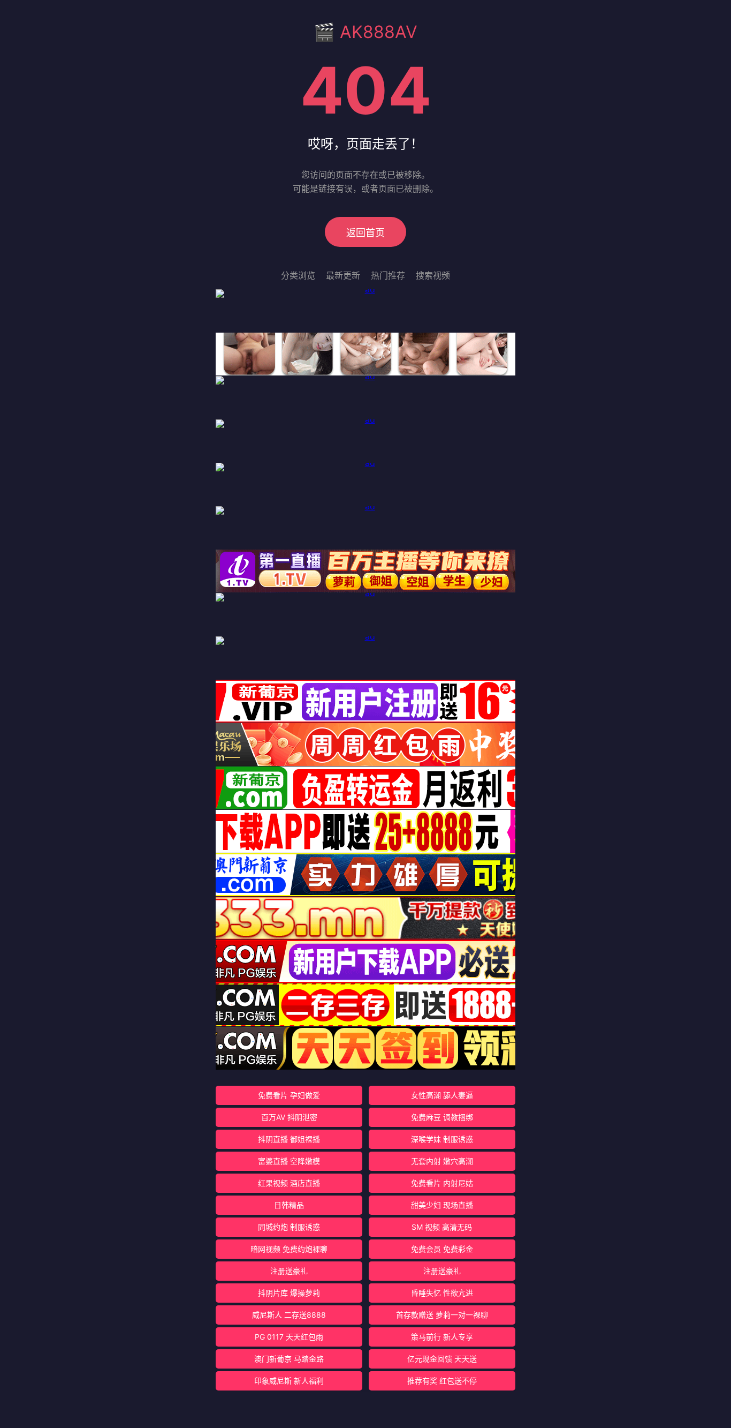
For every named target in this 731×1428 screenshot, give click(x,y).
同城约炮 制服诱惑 (289, 1226)
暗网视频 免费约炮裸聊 (289, 1248)
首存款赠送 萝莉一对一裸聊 (442, 1314)
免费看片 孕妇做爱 (289, 1095)
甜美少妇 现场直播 (442, 1204)
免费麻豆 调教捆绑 (442, 1117)
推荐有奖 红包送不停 (442, 1380)
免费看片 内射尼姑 (442, 1183)
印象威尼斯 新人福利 (289, 1380)
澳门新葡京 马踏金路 (289, 1358)
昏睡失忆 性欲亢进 (442, 1292)
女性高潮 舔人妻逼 (442, 1095)
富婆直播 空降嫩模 (289, 1161)
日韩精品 (289, 1204)
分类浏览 (298, 275)
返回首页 (365, 232)
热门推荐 (388, 275)
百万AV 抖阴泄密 (289, 1117)
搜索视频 (433, 275)
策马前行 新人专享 (442, 1336)
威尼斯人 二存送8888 (289, 1314)
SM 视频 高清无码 (442, 1226)
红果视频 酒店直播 (289, 1183)
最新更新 (343, 275)
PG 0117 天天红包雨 (289, 1336)
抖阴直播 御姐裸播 (289, 1139)
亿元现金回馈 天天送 (442, 1358)
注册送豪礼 (289, 1270)
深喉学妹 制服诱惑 (442, 1139)
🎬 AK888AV (365, 31)
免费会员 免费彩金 (442, 1248)
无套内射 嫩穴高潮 (442, 1161)
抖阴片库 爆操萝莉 (289, 1292)
